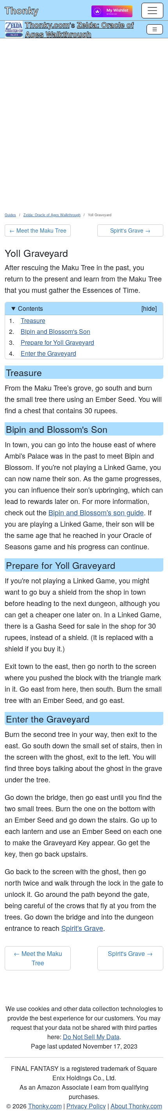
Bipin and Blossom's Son (55, 331)
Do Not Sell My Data (91, 1036)
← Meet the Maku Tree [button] (37, 230)
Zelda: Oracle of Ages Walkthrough (79, 29)
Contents (87, 308)
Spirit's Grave (82, 928)
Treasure (33, 320)
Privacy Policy (86, 1105)
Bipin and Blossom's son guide (96, 512)
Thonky (21, 10)
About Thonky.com (136, 1105)
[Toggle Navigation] (155, 29)
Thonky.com (47, 24)
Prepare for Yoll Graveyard (57, 342)
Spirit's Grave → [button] (130, 230)
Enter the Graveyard (48, 353)
